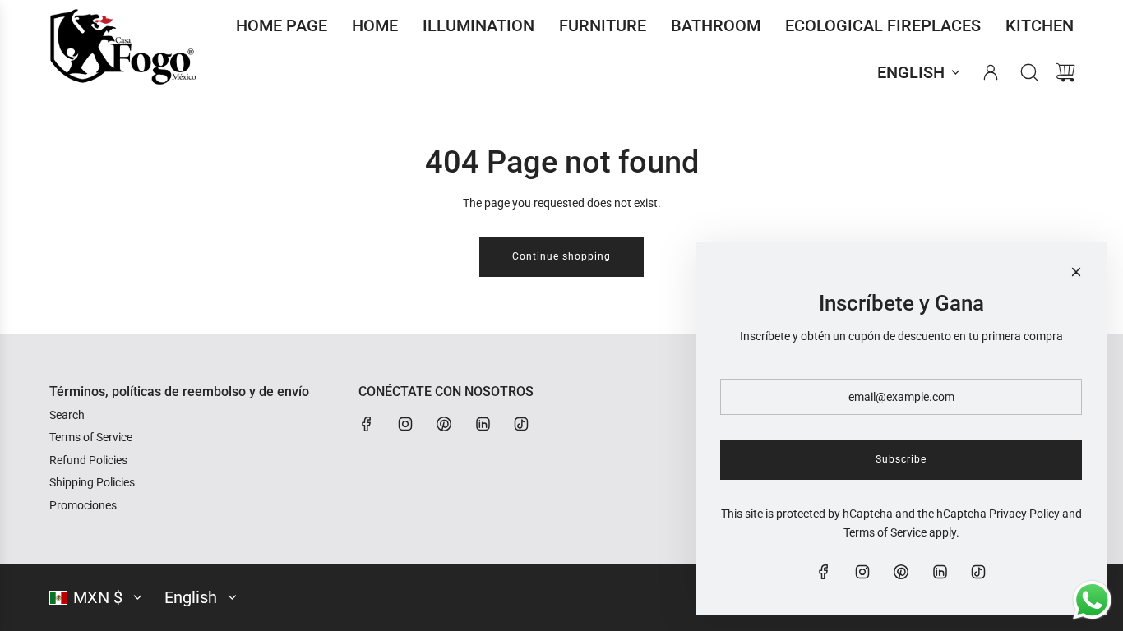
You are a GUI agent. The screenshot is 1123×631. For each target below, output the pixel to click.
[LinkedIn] (482, 424)
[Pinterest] (444, 424)
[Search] (1029, 72)
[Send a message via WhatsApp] (1092, 600)
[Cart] (1065, 72)
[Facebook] (367, 424)
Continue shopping (561, 256)
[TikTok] (521, 424)
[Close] (1076, 272)
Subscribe (901, 459)
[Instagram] (405, 424)
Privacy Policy (1024, 513)
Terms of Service (885, 532)
